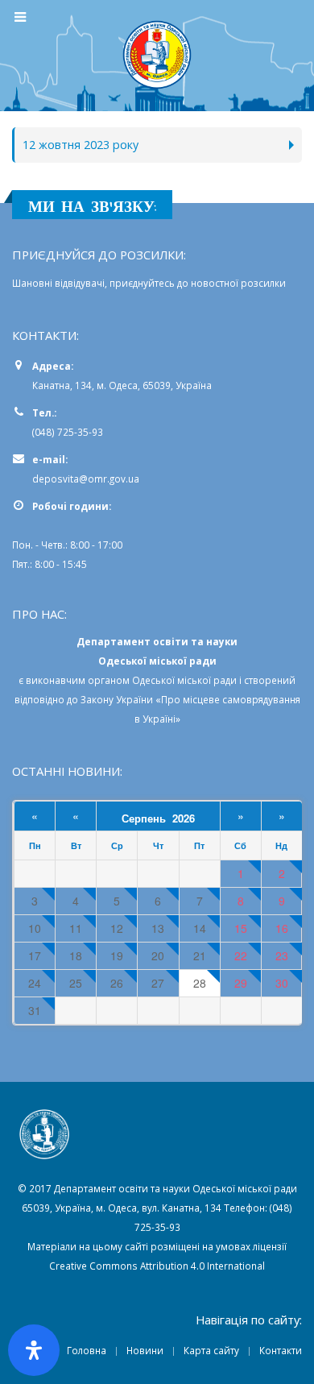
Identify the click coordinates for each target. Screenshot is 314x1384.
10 (34, 928)
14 (199, 928)
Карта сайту (211, 1350)
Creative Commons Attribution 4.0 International (157, 1265)
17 (34, 955)
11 (75, 928)
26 (116, 983)
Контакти (280, 1350)
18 (75, 955)
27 (157, 983)
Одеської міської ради (184, 679)
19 (116, 955)
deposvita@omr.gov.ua (85, 478)
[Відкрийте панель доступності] (34, 1350)
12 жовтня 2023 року (80, 144)
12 (116, 928)
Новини (144, 1350)
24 (34, 983)
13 (157, 928)
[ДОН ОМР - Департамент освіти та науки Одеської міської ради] (157, 54)
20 (157, 955)
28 (199, 983)
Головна (86, 1350)
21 (199, 955)
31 (34, 1010)
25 (75, 983)
